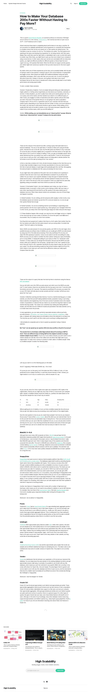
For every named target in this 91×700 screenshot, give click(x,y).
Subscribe (83, 3)
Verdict (22, 559)
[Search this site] (71, 3)
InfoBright (22, 524)
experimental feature (40, 506)
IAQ (50, 524)
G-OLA (25, 448)
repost (30, 37)
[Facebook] (47, 681)
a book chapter (40, 417)
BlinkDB (51, 435)
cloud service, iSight (45, 490)
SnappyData (23, 459)
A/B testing (33, 314)
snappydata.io (42, 39)
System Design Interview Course (17, 3)
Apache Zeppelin (61, 490)
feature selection (52, 314)
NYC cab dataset (24, 281)
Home (5, 3)
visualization (61, 314)
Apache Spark (33, 445)
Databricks (60, 443)
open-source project (58, 437)
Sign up (45, 688)
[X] (44, 681)
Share (68, 28)
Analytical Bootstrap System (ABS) (29, 545)
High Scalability (45, 3)
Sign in (76, 3)
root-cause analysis (42, 314)
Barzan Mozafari (36, 37)
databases (22, 12)
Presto (28, 506)
